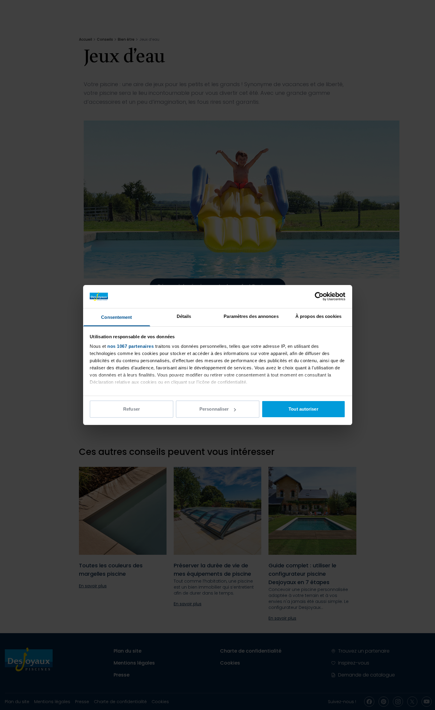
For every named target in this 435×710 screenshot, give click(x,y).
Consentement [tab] (116, 317)
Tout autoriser (303, 409)
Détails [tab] (184, 316)
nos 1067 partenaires (130, 346)
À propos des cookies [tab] (318, 316)
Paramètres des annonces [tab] (251, 316)
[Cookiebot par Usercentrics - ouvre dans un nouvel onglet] (319, 296)
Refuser (131, 409)
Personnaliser (214, 409)
